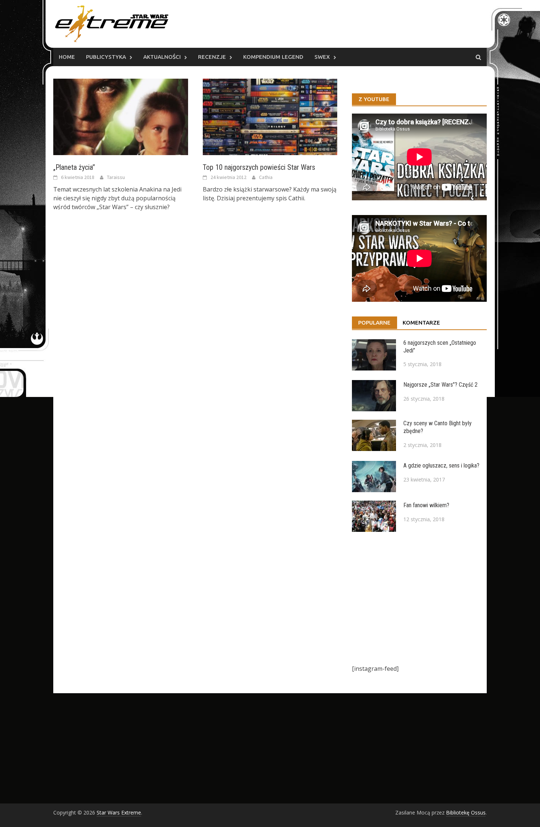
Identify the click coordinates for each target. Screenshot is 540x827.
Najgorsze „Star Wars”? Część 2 (440, 384)
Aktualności (162, 57)
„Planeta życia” (74, 167)
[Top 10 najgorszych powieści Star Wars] (270, 116)
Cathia (266, 177)
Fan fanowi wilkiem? (426, 505)
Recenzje (212, 57)
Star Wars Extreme (119, 812)
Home (67, 57)
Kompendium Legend (273, 57)
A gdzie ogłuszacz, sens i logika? (441, 465)
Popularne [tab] (374, 322)
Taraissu (116, 177)
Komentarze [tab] (421, 322)
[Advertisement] (419, 598)
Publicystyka (106, 57)
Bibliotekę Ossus (466, 812)
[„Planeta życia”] (120, 116)
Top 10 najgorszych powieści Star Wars (259, 167)
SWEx (322, 57)
